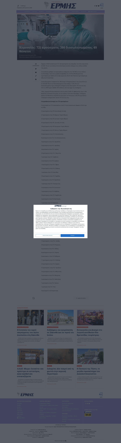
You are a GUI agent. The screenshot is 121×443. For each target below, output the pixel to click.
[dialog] (60, 221)
